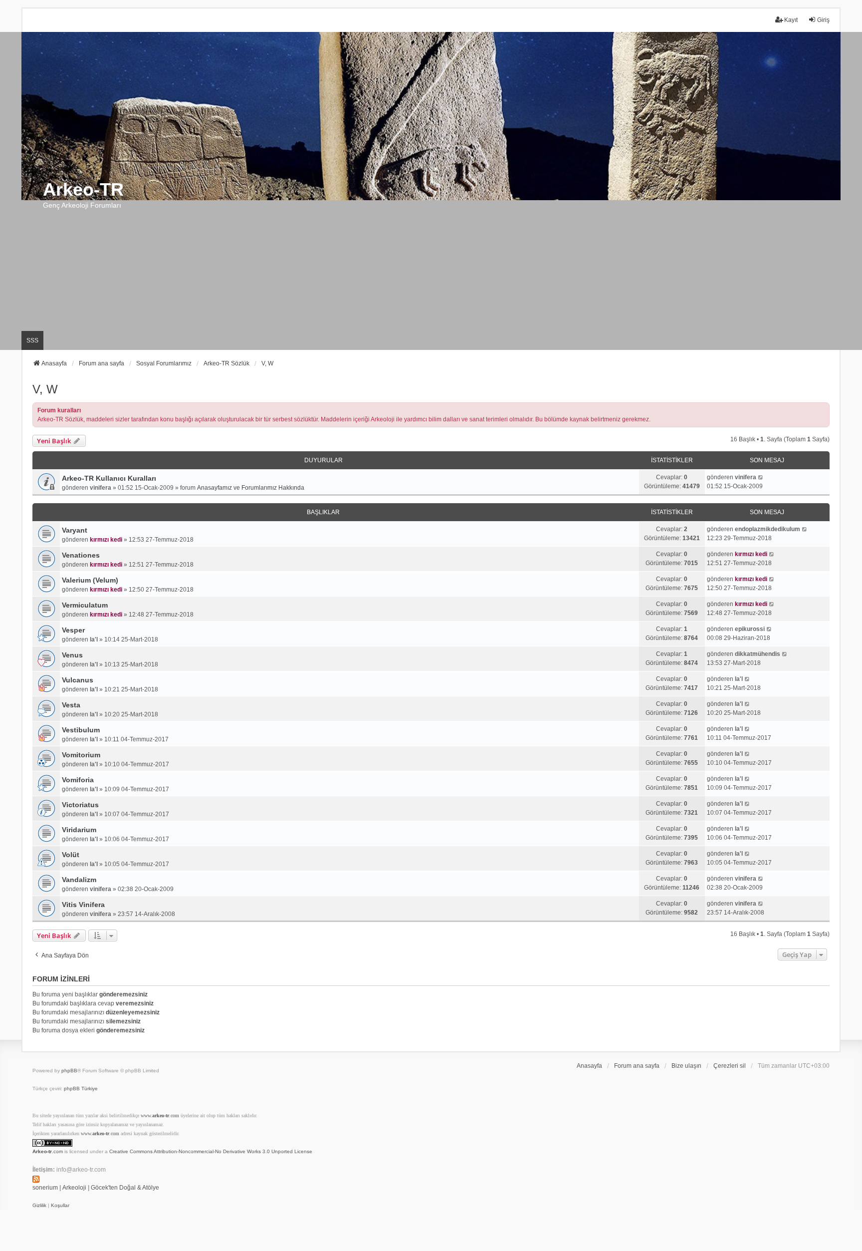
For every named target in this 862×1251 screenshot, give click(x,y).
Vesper (73, 630)
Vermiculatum (85, 605)
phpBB (69, 1070)
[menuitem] (39, 1205)
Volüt (70, 855)
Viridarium (79, 830)
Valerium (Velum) (90, 580)
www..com (160, 1115)
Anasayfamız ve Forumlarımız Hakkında (250, 487)
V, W (45, 389)
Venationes (81, 555)
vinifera (100, 487)
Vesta (71, 705)
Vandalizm (79, 880)
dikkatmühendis (757, 653)
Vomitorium (81, 755)
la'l (94, 639)
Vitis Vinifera (83, 905)
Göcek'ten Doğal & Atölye (125, 1187)
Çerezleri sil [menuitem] (729, 1065)
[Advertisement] (431, 275)
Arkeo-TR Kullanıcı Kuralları (109, 478)
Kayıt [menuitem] (791, 19)
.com (47, 1151)
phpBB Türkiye (81, 1088)
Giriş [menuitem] (823, 19)
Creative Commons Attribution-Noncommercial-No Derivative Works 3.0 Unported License (210, 1151)
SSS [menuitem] (32, 340)
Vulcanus (77, 680)
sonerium (45, 1187)
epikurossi (750, 629)
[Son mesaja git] (761, 477)
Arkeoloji (74, 1187)
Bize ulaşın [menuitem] (686, 1065)
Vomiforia (78, 780)
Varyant (74, 530)
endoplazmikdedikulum (767, 529)
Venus (72, 655)
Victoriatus (80, 805)
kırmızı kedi (106, 539)
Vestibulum (81, 730)
